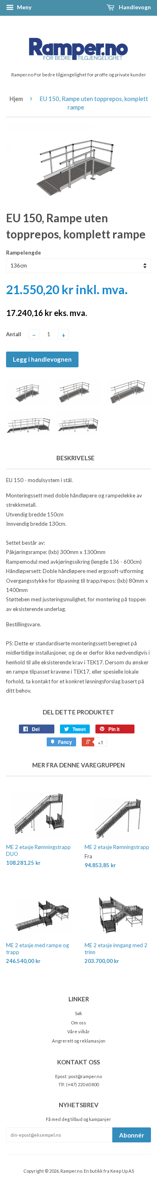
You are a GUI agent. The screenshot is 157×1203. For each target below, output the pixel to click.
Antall (13, 334)
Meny (23, 7)
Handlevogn (134, 7)
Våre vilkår (78, 1031)
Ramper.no (71, 1171)
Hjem (16, 98)
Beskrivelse (75, 457)
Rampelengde (23, 252)
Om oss (78, 1022)
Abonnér (131, 1135)
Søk (78, 1013)
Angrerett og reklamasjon (78, 1040)
